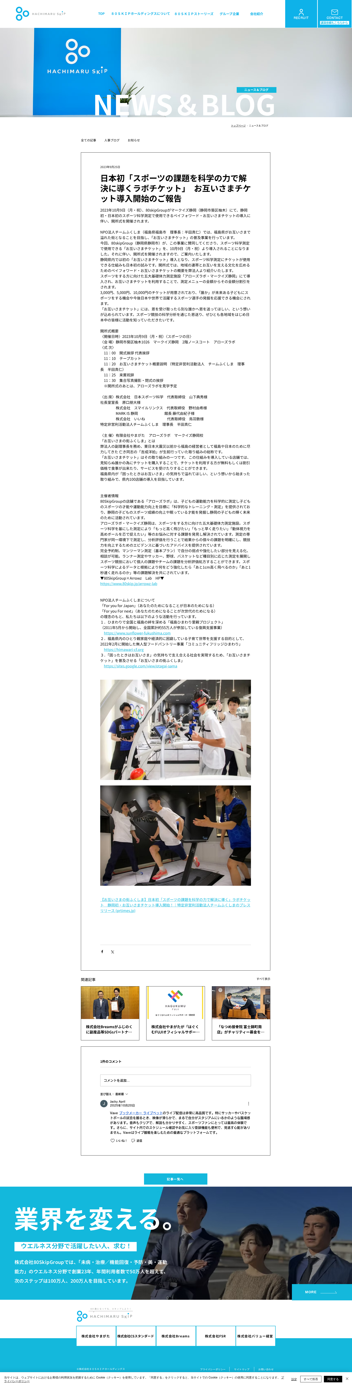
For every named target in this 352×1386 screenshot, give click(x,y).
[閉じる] (347, 1379)
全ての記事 (88, 140)
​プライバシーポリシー (213, 1369)
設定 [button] (294, 1379)
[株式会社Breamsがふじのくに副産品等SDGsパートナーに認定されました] (110, 1002)
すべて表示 (263, 979)
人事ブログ (112, 140)
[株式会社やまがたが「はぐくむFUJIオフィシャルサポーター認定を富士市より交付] (175, 1002)
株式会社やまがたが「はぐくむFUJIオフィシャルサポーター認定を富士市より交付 (175, 1029)
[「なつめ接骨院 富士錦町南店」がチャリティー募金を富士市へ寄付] (241, 1002)
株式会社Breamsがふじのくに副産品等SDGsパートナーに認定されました (109, 1029)
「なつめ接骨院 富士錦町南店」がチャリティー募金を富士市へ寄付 (240, 1029)
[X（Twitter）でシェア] (112, 951)
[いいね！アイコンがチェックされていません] (112, 1140)
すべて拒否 (311, 1379)
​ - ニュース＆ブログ (257, 125)
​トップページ (238, 125)
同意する (333, 1379)
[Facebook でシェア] (102, 951)
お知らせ (134, 140)
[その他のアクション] (248, 1103)
